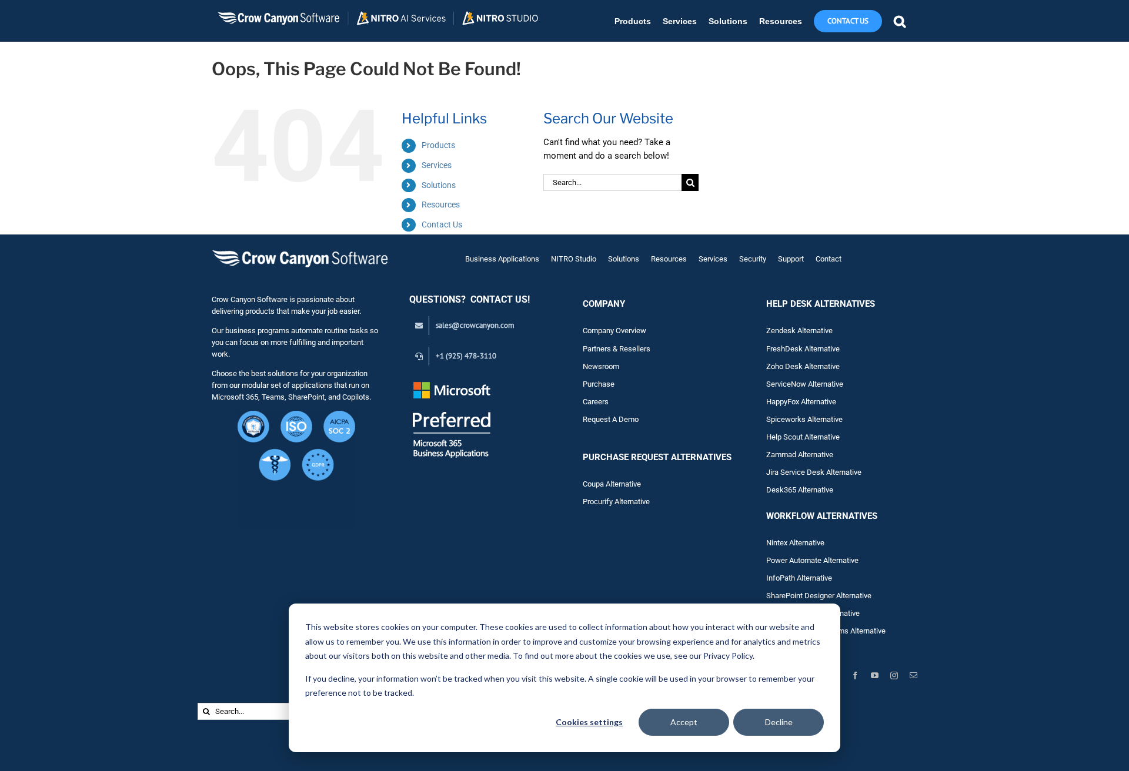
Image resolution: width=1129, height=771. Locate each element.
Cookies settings (589, 722)
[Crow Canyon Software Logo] (300, 250)
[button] (900, 21)
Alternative (815, 454)
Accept (683, 722)
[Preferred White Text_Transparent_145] (452, 383)
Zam (782, 454)
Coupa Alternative (612, 484)
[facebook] (855, 675)
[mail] (913, 675)
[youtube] (875, 675)
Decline (779, 722)
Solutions (439, 185)
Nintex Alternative (795, 542)
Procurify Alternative (616, 501)
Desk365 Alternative (799, 489)
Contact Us (442, 224)
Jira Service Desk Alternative (813, 472)
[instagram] (894, 675)
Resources (441, 204)
